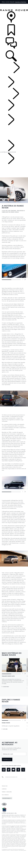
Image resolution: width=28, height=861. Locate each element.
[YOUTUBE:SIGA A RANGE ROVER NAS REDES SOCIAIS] (13, 770)
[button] (14, 4)
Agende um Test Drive (20, 2)
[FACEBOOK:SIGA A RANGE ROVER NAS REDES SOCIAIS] (18, 770)
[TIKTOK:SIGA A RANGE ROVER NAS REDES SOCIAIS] (8, 770)
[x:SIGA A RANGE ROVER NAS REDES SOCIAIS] (23, 770)
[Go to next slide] (25, 279)
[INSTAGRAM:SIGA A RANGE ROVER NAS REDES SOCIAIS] (4, 770)
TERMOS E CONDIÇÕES (7, 791)
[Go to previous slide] (23, 279)
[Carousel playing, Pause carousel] (3, 199)
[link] (14, 17)
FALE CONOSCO (5, 794)
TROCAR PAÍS (4, 785)
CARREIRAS (4, 788)
